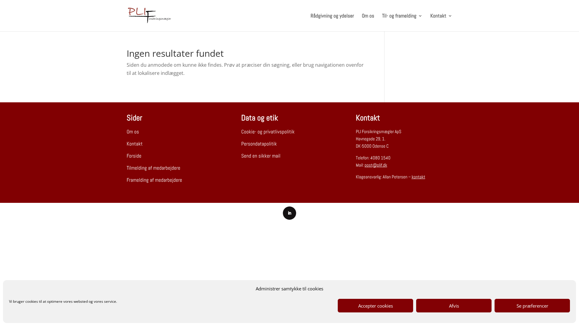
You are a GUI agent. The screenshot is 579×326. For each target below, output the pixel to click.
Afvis (454, 306)
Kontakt (438, 16)
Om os (368, 16)
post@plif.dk (376, 165)
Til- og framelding (399, 16)
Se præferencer (532, 306)
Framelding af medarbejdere (154, 180)
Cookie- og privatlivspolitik (268, 131)
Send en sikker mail (260, 155)
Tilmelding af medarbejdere (153, 168)
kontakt (418, 177)
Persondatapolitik (259, 143)
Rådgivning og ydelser (332, 16)
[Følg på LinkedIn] (289, 213)
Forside (134, 155)
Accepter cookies (375, 306)
